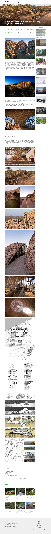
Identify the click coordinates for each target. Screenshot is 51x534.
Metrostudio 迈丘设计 (18, 510)
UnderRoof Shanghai (7, 497)
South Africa (18, 19)
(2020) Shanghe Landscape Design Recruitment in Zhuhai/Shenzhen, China (40, 115)
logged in (10, 482)
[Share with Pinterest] (18, 478)
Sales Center (30, 495)
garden (10, 496)
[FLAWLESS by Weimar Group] (10, 505)
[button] (18, 3)
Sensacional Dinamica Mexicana (29, 510)
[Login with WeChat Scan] (6, 484)
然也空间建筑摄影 (22, 510)
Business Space (17, 495)
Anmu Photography (11, 510)
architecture (7, 19)
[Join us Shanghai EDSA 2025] (41, 61)
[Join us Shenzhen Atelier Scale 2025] (41, 52)
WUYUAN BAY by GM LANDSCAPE (30, 497)
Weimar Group (6, 510)
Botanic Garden (12, 495)
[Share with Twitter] (16, 478)
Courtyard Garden (7, 496)
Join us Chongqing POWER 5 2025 (40, 75)
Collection (25, 478)
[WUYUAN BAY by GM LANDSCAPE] (30, 491)
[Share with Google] (17, 478)
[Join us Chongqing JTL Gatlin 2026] (41, 42)
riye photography (18, 496)
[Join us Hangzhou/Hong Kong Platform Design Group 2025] (41, 32)
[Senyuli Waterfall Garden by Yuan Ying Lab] (20, 491)
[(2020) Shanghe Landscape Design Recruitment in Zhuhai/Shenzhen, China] (41, 110)
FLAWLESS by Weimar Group (9, 511)
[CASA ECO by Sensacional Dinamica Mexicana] (30, 505)
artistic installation (7, 495)
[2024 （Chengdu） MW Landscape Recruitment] (41, 80)
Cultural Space (13, 19)
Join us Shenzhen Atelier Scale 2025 (40, 56)
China (32, 495)
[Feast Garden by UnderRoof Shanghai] (10, 491)
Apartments (27, 495)
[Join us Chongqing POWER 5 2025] (41, 71)
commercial (20, 495)
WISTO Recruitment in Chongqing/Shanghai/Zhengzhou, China (40, 126)
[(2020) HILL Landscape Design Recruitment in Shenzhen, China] (41, 100)
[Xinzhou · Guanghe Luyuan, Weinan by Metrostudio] (20, 505)
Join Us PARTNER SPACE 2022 (40, 94)
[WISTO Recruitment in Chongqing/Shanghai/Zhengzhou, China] (41, 120)
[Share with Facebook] (15, 478)
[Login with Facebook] (7, 484)
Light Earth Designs (25, 19)
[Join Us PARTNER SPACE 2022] (41, 90)
